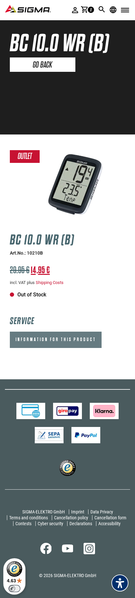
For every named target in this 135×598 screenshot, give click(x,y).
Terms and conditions (28, 517)
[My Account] (75, 10)
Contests (23, 523)
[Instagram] (89, 552)
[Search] (102, 9)
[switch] (14, 588)
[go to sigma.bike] (28, 8)
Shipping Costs (50, 282)
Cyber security (50, 523)
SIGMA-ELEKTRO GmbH (43, 511)
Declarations (80, 523)
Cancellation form (110, 517)
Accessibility (109, 523)
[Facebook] (46, 552)
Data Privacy (101, 511)
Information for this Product (55, 340)
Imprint (77, 511)
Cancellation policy (71, 517)
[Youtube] (67, 550)
